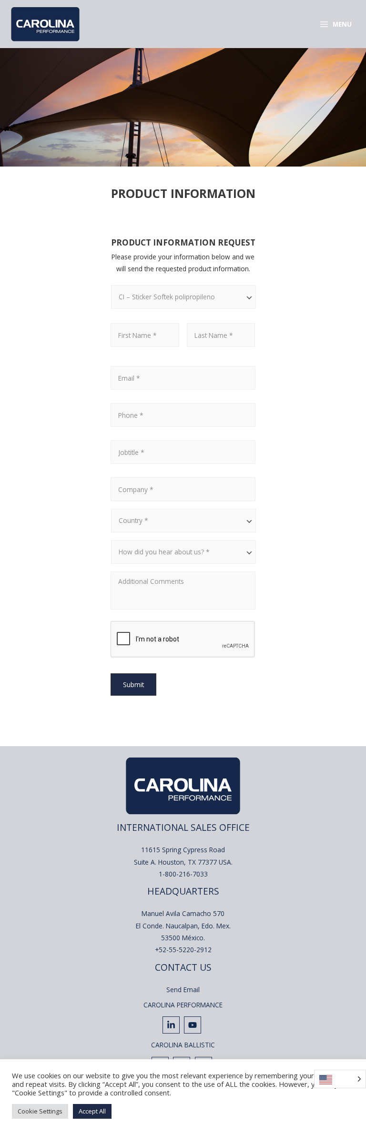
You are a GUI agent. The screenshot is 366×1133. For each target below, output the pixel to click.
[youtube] (193, 1025)
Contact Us (183, 967)
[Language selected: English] (340, 1079)
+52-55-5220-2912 (183, 949)
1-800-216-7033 (183, 873)
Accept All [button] (92, 1111)
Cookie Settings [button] (40, 1111)
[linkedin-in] (172, 1025)
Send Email (183, 989)
